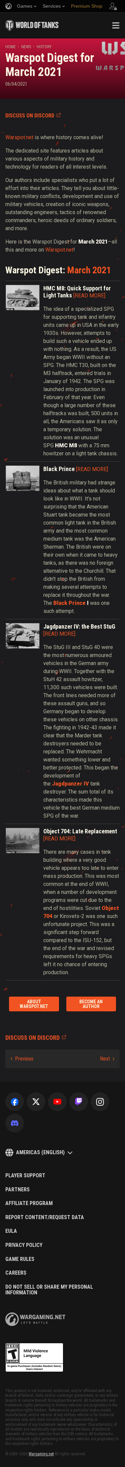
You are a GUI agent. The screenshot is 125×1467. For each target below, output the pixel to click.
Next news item (107, 1059)
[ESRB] (34, 1357)
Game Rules (19, 1259)
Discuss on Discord (29, 115)
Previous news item (22, 1059)
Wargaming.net (41, 1454)
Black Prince (69, 603)
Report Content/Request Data (44, 1217)
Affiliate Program (29, 1203)
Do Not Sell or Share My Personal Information (49, 1290)
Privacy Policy (23, 1245)
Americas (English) (40, 1152)
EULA (11, 1231)
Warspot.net (19, 137)
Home (10, 46)
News (26, 46)
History (44, 46)
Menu (116, 25)
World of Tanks (32, 25)
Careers (15, 1273)
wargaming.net (35, 1319)
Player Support (25, 1176)
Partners (17, 1190)
